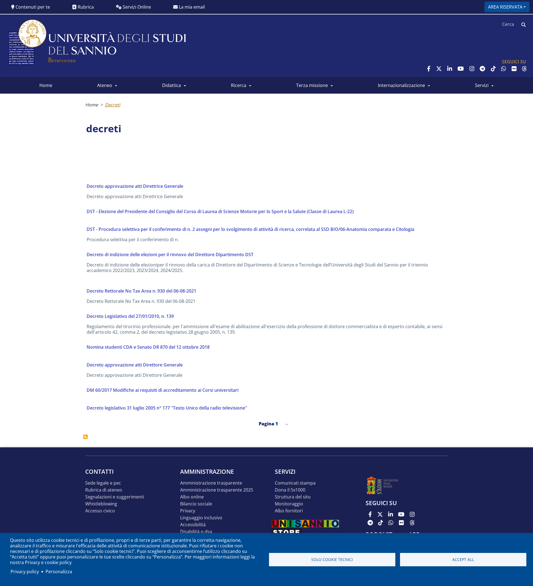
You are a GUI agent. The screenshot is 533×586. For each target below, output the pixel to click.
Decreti (112, 105)
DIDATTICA (171, 85)
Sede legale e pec (103, 483)
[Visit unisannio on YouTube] (460, 68)
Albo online (192, 497)
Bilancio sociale (196, 504)
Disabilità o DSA (196, 532)
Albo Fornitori (289, 511)
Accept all (463, 559)
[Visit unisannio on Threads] (524, 68)
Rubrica (85, 7)
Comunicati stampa (295, 483)
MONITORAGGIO (289, 504)
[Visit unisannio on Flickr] (514, 68)
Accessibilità (193, 525)
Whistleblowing (101, 504)
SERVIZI (482, 85)
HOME (45, 85)
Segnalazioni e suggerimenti (114, 497)
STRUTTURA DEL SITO (293, 497)
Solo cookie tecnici (332, 559)
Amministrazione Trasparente (211, 483)
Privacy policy (25, 571)
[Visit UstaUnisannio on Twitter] (439, 68)
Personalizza (59, 571)
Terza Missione (312, 85)
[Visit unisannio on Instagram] (471, 68)
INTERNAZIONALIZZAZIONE (401, 85)
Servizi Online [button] (136, 7)
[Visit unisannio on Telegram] (482, 68)
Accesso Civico (100, 511)
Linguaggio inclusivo (201, 518)
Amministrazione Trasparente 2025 (216, 490)
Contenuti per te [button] (32, 7)
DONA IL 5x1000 (290, 490)
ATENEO (104, 85)
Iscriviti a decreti (85, 437)
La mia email (191, 7)
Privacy (187, 511)
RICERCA (238, 85)
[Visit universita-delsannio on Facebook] (429, 68)
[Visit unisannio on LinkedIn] (449, 68)
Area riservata (505, 7)
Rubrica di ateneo (103, 490)
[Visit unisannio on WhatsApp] (503, 68)
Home (91, 105)
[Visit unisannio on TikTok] (493, 68)
